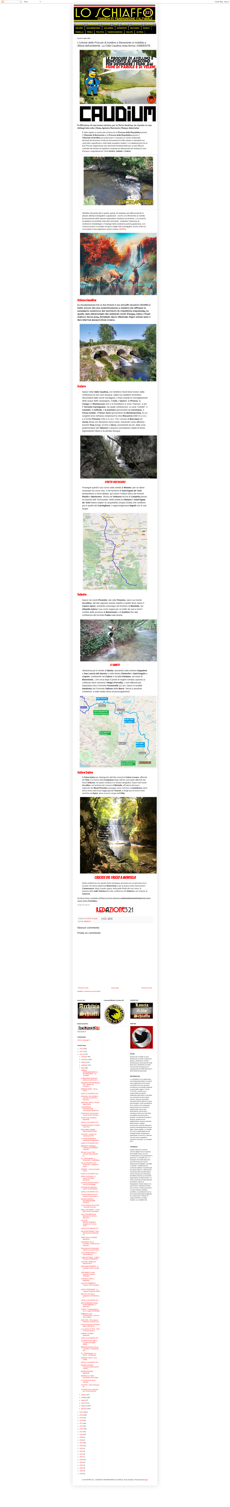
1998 (81, 1462)
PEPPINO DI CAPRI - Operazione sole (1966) (89, 1376)
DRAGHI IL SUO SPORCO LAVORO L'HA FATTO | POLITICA (89, 1098)
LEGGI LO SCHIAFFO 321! (89, 1093)
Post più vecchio (146, 988)
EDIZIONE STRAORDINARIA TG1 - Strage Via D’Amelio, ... (90, 1084)
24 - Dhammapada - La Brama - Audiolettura (88, 1354)
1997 (81, 1465)
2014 (81, 1432)
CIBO (116, 24)
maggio (83, 1397)
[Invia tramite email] (102, 918)
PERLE (90, 32)
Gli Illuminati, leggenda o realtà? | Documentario (89, 1188)
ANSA (122, 229)
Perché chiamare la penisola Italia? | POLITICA (90, 1325)
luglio (83, 1068)
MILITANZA (134, 28)
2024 (81, 1049)
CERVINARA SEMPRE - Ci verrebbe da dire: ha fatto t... (90, 1268)
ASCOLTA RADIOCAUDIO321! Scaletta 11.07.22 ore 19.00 (89, 1223)
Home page (115, 988)
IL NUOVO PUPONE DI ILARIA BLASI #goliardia (90, 1139)
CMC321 (124, 24)
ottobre (83, 1062)
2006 (81, 1446)
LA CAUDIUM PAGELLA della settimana (89, 1253)
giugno (83, 1395)
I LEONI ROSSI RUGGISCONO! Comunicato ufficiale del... (90, 1108)
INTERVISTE (122, 28)
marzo (83, 1403)
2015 (81, 1429)
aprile (83, 1400)
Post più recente (83, 988)
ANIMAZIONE (93, 24)
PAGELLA (79, 32)
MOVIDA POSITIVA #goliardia (87, 1372)
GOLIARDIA (108, 28)
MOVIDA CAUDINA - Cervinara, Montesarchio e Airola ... (90, 1367)
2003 (81, 1448)
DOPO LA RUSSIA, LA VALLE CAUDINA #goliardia (88, 1178)
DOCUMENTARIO (93, 28)
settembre (84, 1065)
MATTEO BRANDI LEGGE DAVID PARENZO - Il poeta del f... (89, 1304)
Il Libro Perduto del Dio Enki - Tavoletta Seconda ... (90, 1206)
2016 (81, 1426)
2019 (81, 1418)
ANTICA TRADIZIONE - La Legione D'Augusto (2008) (90, 1290)
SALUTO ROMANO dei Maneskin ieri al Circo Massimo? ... (89, 1216)
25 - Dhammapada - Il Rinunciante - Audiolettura (90, 1159)
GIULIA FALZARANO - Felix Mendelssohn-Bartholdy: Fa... (90, 1233)
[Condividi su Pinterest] (111, 918)
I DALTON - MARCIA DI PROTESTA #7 (88, 1262)
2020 (81, 1415)
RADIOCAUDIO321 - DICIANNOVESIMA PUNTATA (88, 1200)
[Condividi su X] (107, 918)
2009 (81, 1437)
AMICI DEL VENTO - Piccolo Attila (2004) (90, 1103)
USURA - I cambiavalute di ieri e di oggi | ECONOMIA (90, 1310)
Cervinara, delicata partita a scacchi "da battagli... (90, 1183)
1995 (81, 1471)
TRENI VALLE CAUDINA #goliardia (89, 1238)
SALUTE (129, 32)
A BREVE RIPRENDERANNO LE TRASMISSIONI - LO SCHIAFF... (89, 1072)
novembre (84, 1059)
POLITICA (100, 32)
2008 (81, 1440)
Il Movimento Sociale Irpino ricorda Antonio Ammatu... (90, 1114)
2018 (81, 1420)
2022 (81, 1054)
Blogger (145, 1480)
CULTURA (149, 24)
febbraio (84, 1406)
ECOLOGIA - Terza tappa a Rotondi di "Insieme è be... (90, 1321)
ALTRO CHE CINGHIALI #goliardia (89, 1118)
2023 (81, 1051)
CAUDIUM (106, 24)
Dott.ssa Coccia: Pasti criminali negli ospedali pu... (89, 1154)
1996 (81, 1468)
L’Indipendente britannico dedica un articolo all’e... (90, 1079)
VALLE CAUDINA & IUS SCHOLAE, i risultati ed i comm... (90, 1164)
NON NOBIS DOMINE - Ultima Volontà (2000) (89, 1130)
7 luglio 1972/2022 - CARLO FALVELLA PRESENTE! (90, 1258)
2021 (81, 1412)
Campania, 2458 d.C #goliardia (88, 1279)
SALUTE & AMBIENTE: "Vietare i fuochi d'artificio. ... (90, 1285)
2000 (81, 1457)
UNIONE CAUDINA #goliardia (87, 1334)
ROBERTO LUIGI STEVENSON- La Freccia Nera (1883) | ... (90, 1315)
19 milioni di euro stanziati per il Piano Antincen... (89, 1390)
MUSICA (146, 28)
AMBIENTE (79, 24)
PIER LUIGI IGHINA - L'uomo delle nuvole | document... (90, 1210)
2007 (81, 1443)
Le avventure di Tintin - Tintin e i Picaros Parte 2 (90, 1330)
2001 (81, 1454)
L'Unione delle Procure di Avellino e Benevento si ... (90, 1195)
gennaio (84, 1409)
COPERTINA (136, 24)
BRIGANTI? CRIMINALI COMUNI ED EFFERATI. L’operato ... (89, 1147)
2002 (81, 1451)
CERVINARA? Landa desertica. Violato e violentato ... (88, 1274)
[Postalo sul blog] (105, 918)
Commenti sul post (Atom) (92, 991)
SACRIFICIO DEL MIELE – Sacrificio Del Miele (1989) (89, 1342)
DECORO (79, 28)
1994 (81, 1474)
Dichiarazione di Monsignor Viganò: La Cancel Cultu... (90, 1249)
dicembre (84, 1057)
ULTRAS (139, 32)
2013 (81, 1434)
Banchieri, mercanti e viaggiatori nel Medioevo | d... (90, 1295)
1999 (81, 1460)
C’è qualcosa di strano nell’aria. (88, 1381)
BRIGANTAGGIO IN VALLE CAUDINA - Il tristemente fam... (90, 1348)
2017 (81, 1423)
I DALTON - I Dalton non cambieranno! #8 (89, 1135)
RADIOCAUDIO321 (115, 32)
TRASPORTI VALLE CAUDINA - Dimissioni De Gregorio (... (90, 1243)
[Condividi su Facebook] (109, 918)
